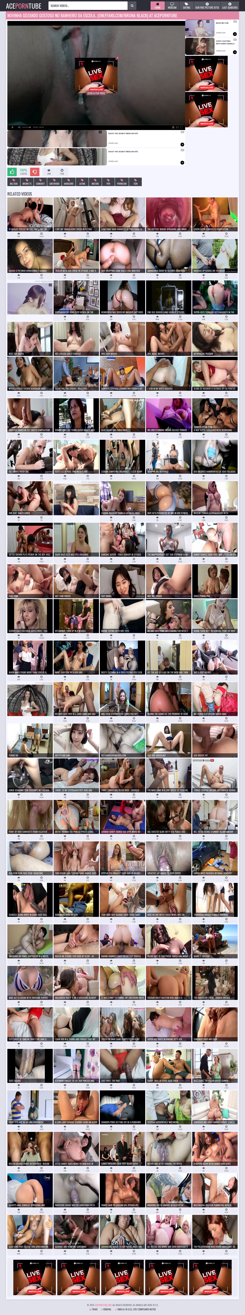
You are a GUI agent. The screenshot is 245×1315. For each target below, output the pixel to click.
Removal (107, 1309)
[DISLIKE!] (34, 172)
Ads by (44, 281)
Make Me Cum (222, 23)
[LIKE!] (12, 172)
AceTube (23, 5)
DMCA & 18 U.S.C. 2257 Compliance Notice (136, 1309)
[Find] (132, 5)
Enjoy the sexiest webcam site (123, 134)
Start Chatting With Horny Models (225, 42)
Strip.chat (113, 143)
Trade (94, 1309)
